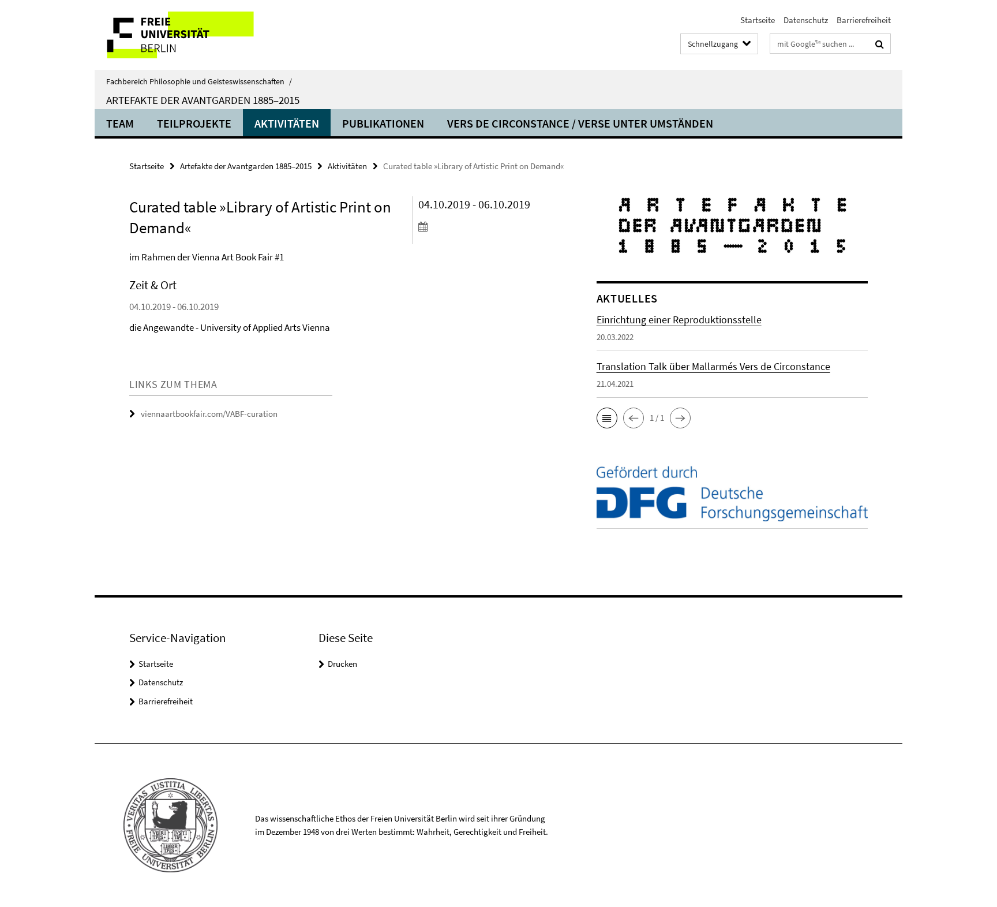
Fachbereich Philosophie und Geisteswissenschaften (199, 81)
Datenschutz (806, 19)
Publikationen (383, 123)
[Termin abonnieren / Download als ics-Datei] (485, 226)
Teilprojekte (194, 123)
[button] (607, 418)
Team (120, 123)
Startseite (757, 19)
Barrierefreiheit (864, 19)
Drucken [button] (342, 663)
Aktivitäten (286, 123)
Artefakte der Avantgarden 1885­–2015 (202, 100)
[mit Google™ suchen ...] (879, 44)
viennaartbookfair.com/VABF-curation (209, 413)
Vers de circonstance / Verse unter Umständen (580, 123)
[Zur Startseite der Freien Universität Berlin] (191, 35)
